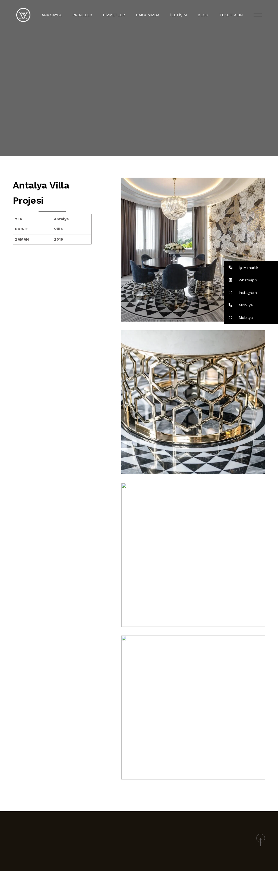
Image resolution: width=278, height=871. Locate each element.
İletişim (178, 15)
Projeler (82, 15)
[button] (251, 267)
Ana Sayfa (52, 15)
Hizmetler (114, 15)
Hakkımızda (147, 15)
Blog (203, 15)
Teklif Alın (231, 15)
